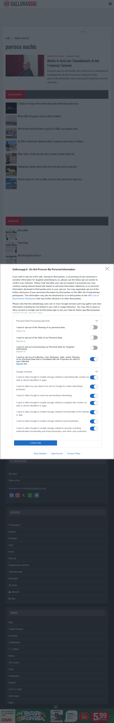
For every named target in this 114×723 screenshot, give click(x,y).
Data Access (57, 453)
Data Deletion (40, 453)
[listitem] (57, 320)
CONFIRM (35, 443)
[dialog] (57, 361)
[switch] (94, 327)
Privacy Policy (73, 453)
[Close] (108, 269)
